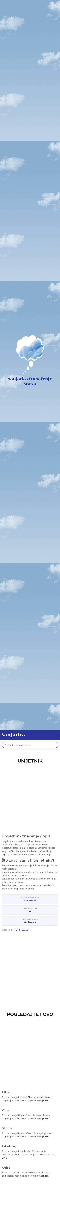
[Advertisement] (30, 795)
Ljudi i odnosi (22, 930)
